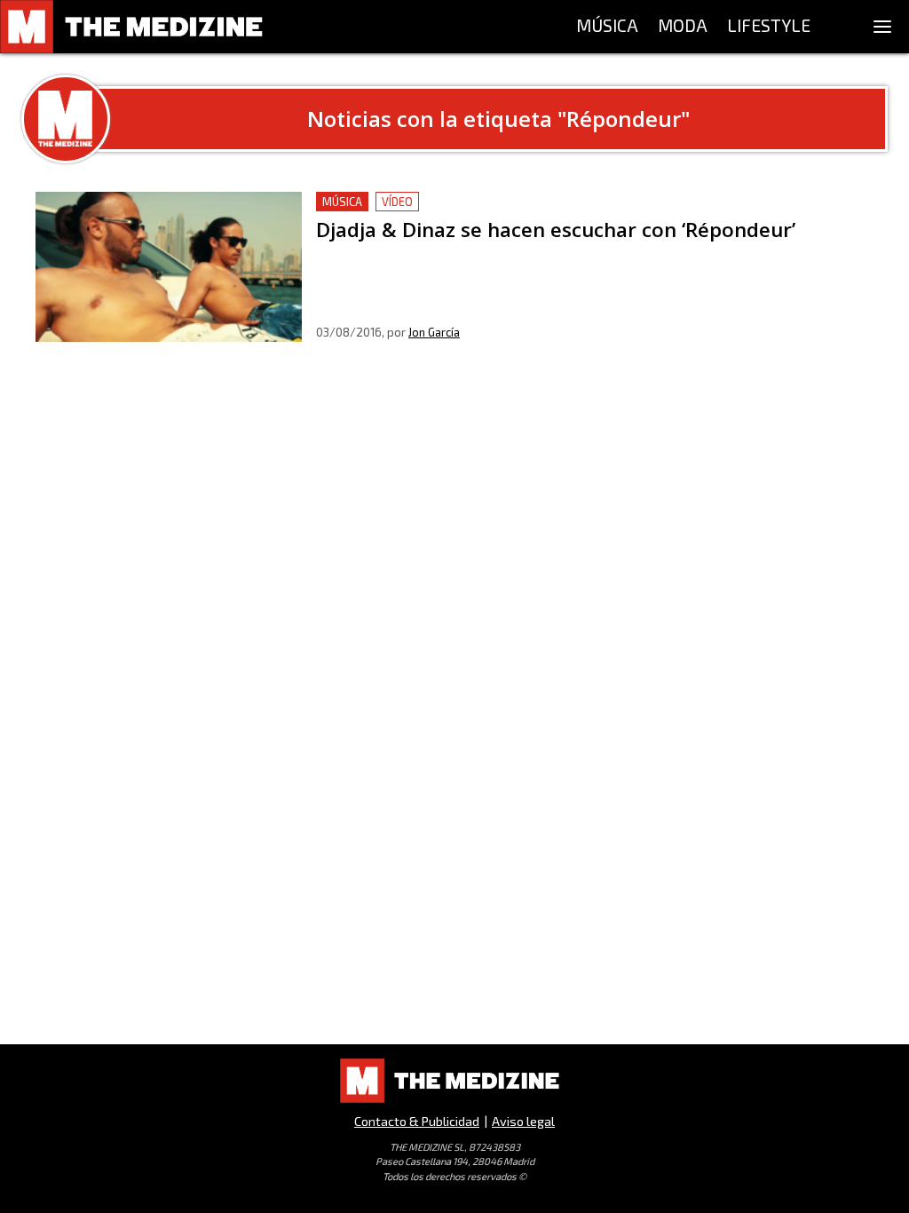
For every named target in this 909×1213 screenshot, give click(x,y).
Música (342, 201)
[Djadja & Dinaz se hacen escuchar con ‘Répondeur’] (169, 267)
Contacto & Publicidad (416, 1121)
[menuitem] (607, 26)
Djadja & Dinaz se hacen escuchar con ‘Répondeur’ (476, 202)
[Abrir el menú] (882, 26)
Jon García (434, 332)
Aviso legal (523, 1121)
